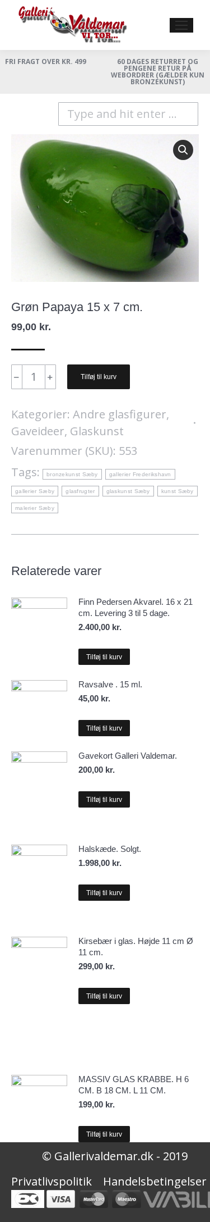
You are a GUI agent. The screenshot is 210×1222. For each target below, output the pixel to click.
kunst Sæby (177, 491)
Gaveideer (37, 431)
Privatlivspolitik (51, 1181)
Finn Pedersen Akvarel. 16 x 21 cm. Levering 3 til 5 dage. (135, 607)
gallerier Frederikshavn (140, 474)
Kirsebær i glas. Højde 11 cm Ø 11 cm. (135, 946)
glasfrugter (80, 491)
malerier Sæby (34, 508)
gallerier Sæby (34, 491)
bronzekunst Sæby (72, 474)
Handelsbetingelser (155, 1181)
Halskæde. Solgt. (109, 849)
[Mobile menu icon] (181, 25)
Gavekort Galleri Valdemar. (127, 755)
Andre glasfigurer (119, 414)
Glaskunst (97, 431)
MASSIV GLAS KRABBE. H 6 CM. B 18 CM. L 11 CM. (133, 1084)
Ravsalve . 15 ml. (110, 684)
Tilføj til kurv (98, 377)
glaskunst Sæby (128, 491)
